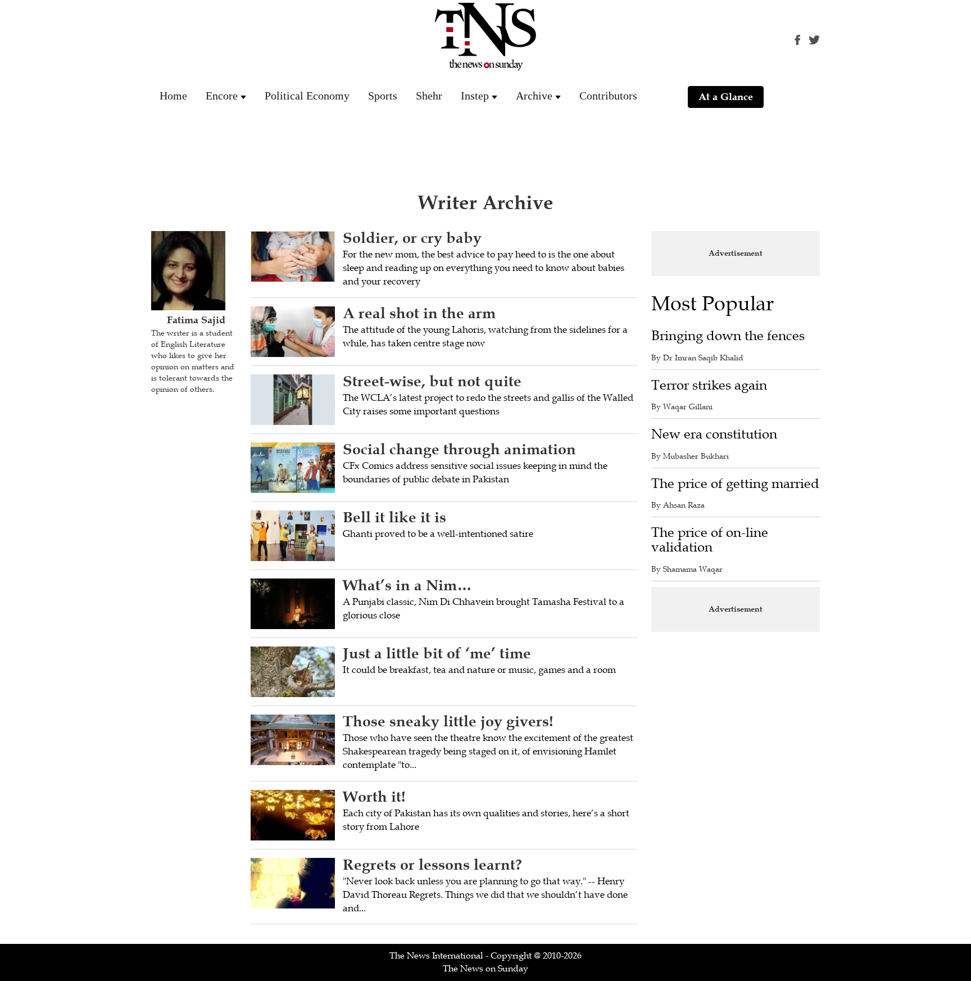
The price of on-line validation (709, 540)
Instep (475, 95)
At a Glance (725, 97)
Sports (382, 95)
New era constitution (714, 434)
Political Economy (307, 95)
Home (173, 95)
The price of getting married (735, 484)
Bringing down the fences (728, 336)
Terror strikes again (709, 385)
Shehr (429, 95)
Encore (222, 95)
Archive (534, 95)
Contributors (608, 95)
